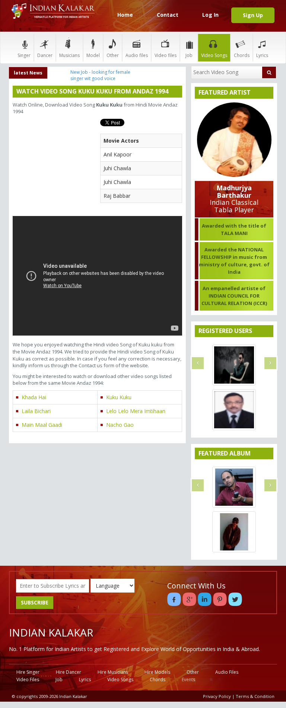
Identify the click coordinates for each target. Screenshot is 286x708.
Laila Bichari (36, 411)
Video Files (27, 679)
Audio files (136, 55)
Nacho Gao (120, 424)
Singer (24, 55)
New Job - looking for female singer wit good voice (100, 75)
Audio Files (226, 672)
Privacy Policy (217, 696)
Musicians (69, 55)
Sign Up (253, 15)
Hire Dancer (68, 672)
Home (125, 14)
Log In (210, 14)
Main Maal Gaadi (42, 424)
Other (113, 55)
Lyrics (262, 55)
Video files (166, 55)
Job (189, 55)
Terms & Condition (255, 696)
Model (93, 55)
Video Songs (214, 55)
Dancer (45, 55)
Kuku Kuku (118, 397)
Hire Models (157, 672)
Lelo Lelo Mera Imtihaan (135, 411)
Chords (242, 55)
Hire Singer (27, 672)
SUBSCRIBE (34, 602)
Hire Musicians (113, 672)
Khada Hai (34, 397)
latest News (28, 73)
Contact (167, 14)
